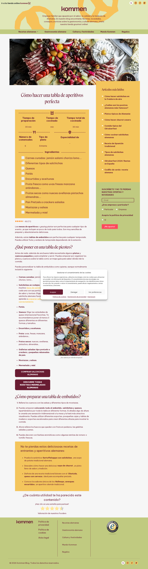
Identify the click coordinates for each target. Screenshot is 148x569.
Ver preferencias (95, 292)
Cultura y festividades (83, 32)
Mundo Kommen (107, 32)
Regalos (126, 32)
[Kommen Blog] (74, 8)
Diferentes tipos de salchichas (44, 163)
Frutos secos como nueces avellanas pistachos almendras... (54, 195)
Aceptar (53, 292)
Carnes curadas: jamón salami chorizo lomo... (54, 158)
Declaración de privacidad (77, 297)
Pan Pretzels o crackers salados (45, 202)
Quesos (30, 168)
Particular (108, 209)
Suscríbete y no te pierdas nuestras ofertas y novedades (116, 192)
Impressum (91, 297)
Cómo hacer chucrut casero (118, 120)
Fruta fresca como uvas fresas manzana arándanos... (50, 186)
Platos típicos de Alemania (117, 114)
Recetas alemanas (27, 32)
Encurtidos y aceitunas (40, 178)
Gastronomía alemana (55, 32)
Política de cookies (59, 297)
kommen (24, 3)
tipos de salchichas (35, 288)
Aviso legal (43, 537)
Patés (29, 173)
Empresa (122, 209)
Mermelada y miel (37, 212)
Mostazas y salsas (37, 207)
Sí (105, 220)
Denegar (74, 292)
